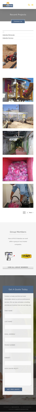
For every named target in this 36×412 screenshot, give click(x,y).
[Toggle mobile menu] (32, 5)
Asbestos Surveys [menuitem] (8, 38)
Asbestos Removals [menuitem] (9, 35)
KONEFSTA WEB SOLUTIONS (21, 409)
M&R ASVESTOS (15, 407)
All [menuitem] (3, 32)
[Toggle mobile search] (29, 5)
